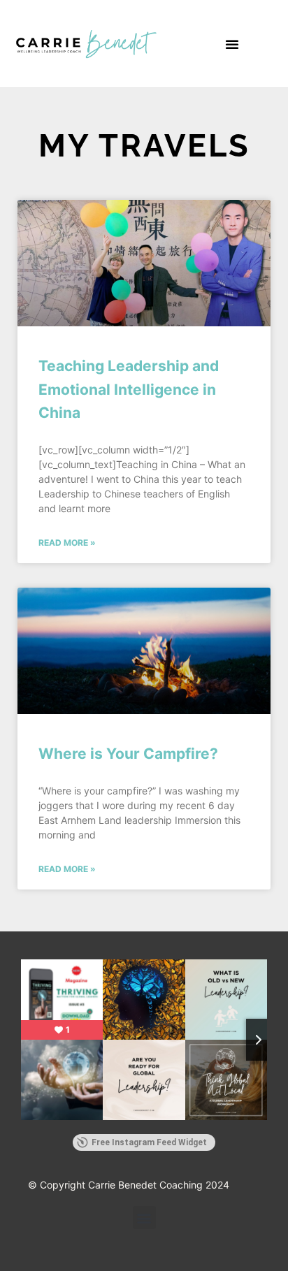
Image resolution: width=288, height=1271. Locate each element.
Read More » (67, 542)
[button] (232, 44)
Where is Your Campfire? (128, 753)
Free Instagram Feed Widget (149, 1142)
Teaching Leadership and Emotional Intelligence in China (128, 389)
